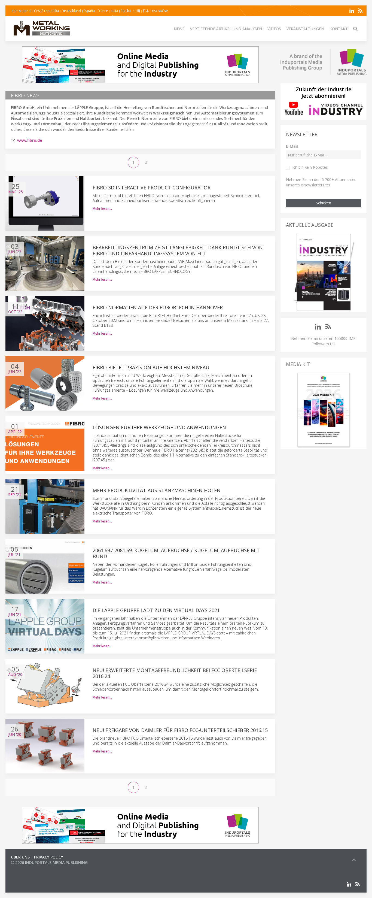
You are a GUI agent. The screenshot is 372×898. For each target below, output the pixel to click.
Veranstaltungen (305, 28)
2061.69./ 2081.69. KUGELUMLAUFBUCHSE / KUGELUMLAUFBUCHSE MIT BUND (176, 553)
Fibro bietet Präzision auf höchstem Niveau (151, 367)
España (89, 10)
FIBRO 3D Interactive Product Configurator (152, 187)
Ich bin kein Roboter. (310, 167)
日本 (146, 10)
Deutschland (71, 10)
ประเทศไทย (160, 10)
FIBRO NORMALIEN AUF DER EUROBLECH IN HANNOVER (158, 307)
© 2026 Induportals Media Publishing (49, 862)
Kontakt (339, 28)
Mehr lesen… (102, 208)
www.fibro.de (29, 140)
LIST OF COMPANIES (29, 867)
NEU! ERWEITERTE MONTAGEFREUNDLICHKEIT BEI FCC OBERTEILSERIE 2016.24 (175, 673)
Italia (114, 10)
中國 (136, 10)
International (21, 10)
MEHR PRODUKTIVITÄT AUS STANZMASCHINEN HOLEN (157, 490)
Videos (274, 28)
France (102, 10)
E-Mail (292, 146)
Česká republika (46, 10)
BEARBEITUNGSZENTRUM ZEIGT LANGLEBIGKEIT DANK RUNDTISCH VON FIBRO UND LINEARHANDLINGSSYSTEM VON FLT (178, 250)
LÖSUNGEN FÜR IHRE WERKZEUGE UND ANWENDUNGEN (159, 427)
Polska (126, 10)
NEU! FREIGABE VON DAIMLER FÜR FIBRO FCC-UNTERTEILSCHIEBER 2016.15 (180, 730)
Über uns (20, 857)
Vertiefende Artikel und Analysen (226, 28)
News (179, 28)
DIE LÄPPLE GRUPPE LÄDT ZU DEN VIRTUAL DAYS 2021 (156, 610)
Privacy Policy (48, 857)
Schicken (323, 202)
